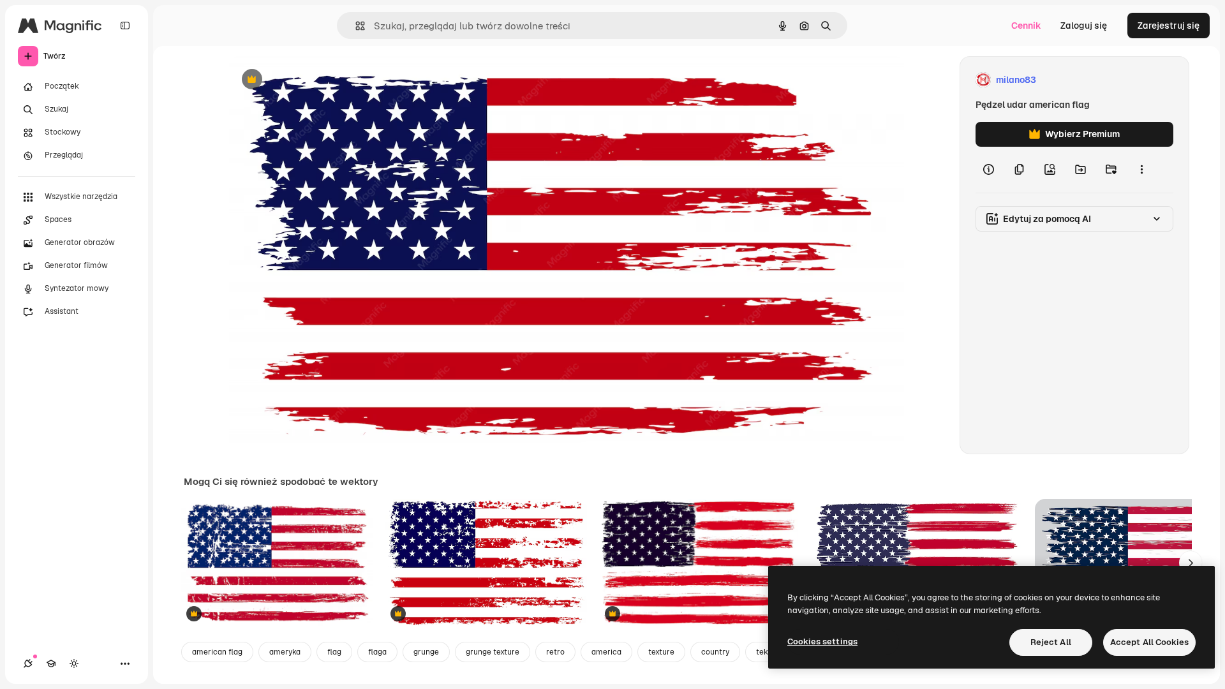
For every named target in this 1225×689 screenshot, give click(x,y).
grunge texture (492, 652)
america (606, 652)
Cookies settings (822, 641)
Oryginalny (317, 80)
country (715, 652)
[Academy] (51, 663)
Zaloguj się (1083, 25)
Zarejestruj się (1168, 25)
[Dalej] (1190, 562)
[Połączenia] (28, 663)
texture (661, 652)
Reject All (1050, 642)
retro (555, 652)
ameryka (285, 652)
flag (334, 652)
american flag (217, 652)
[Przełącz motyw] (74, 663)
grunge (426, 652)
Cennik (1026, 25)
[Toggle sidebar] (125, 25)
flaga (377, 652)
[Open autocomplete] (355, 26)
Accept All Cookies (1149, 642)
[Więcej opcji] (1141, 169)
